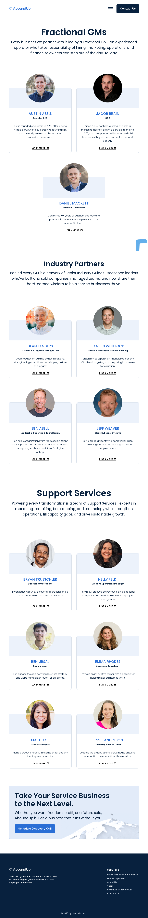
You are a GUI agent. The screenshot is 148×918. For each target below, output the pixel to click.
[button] (111, 9)
